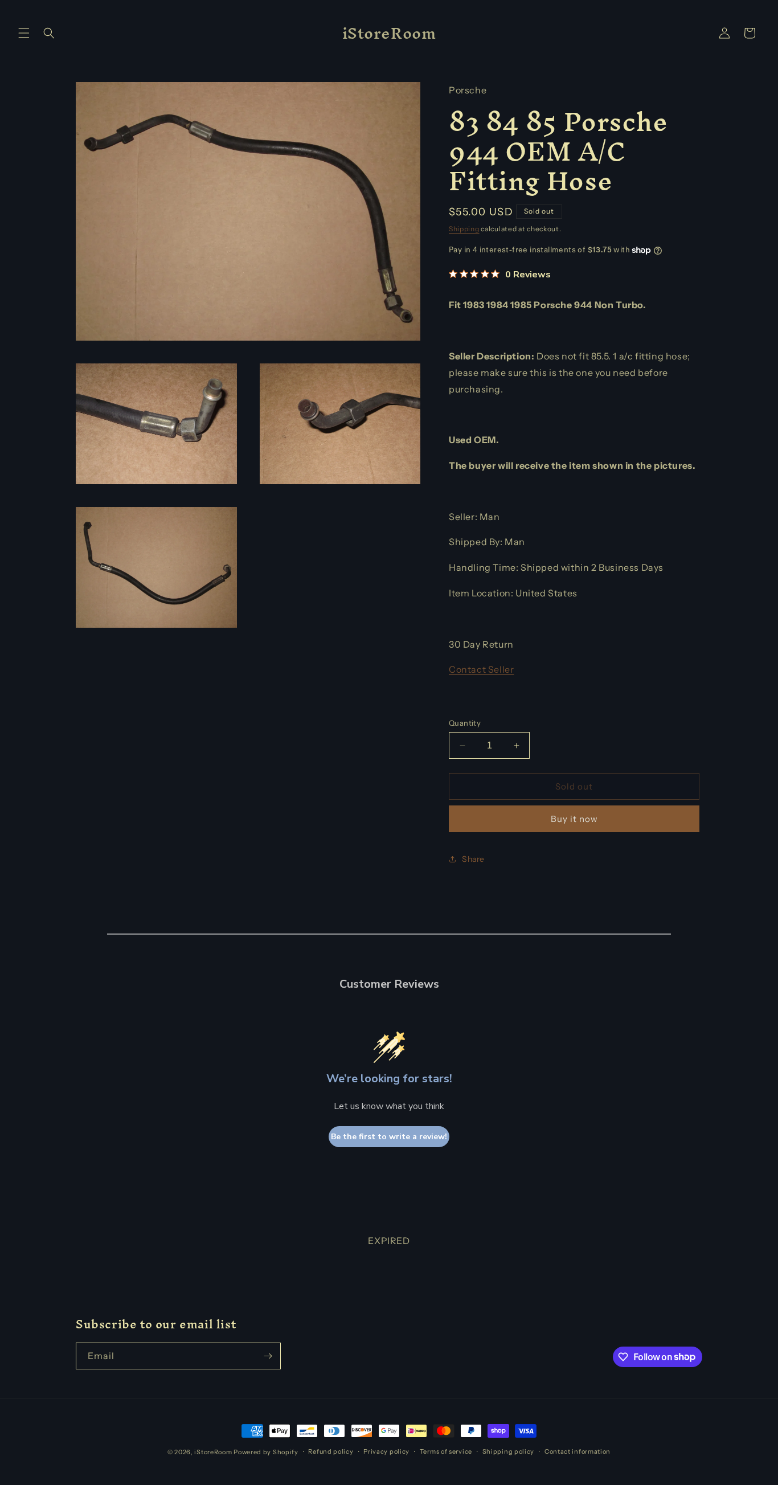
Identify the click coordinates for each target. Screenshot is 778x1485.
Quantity (465, 722)
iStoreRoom (213, 1452)
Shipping (464, 228)
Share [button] (473, 859)
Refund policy (330, 1451)
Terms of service (446, 1451)
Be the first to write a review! (389, 1136)
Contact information (577, 1451)
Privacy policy (386, 1451)
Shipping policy (508, 1451)
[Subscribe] (267, 1356)
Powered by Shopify (266, 1452)
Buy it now (574, 818)
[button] (23, 33)
